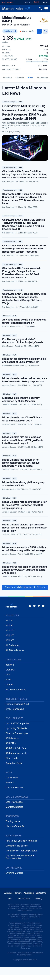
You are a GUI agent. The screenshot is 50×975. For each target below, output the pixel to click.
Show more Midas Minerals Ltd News (23, 587)
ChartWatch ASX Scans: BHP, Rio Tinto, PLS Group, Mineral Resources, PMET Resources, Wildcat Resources (24, 248)
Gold (8, 675)
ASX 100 (10, 630)
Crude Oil (10, 670)
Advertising (29, 893)
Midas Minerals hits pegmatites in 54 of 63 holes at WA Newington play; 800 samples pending (24, 505)
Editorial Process (14, 787)
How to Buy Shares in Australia (21, 841)
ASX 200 (28, 2)
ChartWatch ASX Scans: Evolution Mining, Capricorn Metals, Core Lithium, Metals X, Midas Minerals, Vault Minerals (24, 174)
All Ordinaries (12, 645)
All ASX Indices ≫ (15, 650)
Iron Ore (10, 665)
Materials (6, 316)
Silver (8, 680)
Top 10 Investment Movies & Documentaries (20, 857)
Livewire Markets (14, 873)
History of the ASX (15, 826)
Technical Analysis (9, 102)
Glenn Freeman (8, 346)
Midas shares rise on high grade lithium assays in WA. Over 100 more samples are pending (24, 570)
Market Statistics (14, 807)
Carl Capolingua (8, 181)
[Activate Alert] (45, 31)
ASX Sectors (12, 738)
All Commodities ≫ (16, 690)
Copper (9, 685)
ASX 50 (9, 625)
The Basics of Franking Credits (21, 851)
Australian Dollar (14, 763)
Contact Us (41, 893)
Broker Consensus (15, 709)
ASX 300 (10, 640)
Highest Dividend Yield (17, 704)
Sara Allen (6, 326)
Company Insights (9, 489)
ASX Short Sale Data (16, 748)
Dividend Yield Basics (17, 846)
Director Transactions (17, 733)
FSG (10, 899)
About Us (8, 893)
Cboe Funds (12, 758)
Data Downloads (14, 802)
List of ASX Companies (17, 723)
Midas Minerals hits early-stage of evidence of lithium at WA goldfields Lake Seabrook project (22, 440)
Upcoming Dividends (16, 728)
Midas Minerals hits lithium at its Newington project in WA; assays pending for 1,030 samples (20, 463)
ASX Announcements (16, 753)
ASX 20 (9, 621)
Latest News (12, 778)
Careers (18, 893)
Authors (10, 782)
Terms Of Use (24, 899)
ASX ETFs (11, 743)
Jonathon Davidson (9, 385)
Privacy (38, 899)
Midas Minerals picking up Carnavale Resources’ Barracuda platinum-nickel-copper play (24, 528)
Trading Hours (13, 821)
